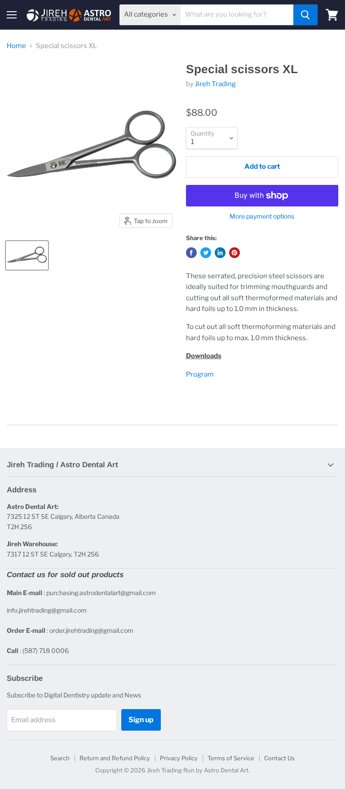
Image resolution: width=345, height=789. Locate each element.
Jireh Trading (215, 84)
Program (200, 374)
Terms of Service (231, 758)
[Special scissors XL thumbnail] (27, 255)
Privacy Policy (179, 758)
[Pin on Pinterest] (234, 252)
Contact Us (279, 758)
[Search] (305, 14)
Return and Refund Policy (115, 758)
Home (16, 46)
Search (60, 758)
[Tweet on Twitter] (205, 252)
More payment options (262, 216)
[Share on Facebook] (191, 252)
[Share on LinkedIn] (220, 252)
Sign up (141, 719)
